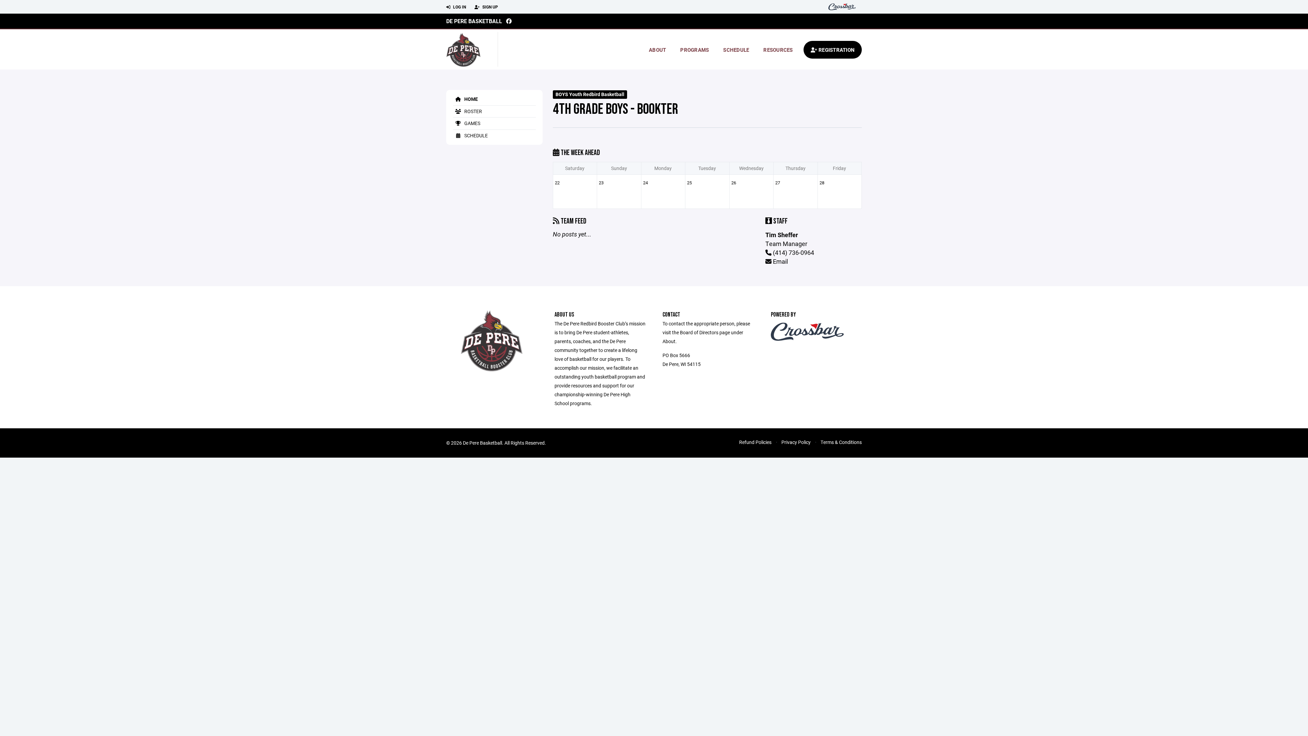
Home (470, 99)
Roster (472, 111)
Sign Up (489, 7)
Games (471, 123)
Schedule (736, 49)
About (657, 49)
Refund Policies (755, 442)
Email (780, 261)
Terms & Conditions (841, 442)
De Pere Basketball (474, 21)
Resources (778, 49)
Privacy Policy (796, 442)
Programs (694, 49)
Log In (459, 7)
